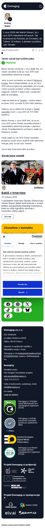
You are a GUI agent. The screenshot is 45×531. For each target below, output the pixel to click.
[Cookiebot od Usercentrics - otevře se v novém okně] (32, 236)
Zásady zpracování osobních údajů (15, 525)
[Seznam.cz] (27, 513)
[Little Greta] (11, 505)
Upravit (21, 292)
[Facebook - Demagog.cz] (8, 304)
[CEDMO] (19, 439)
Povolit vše (22, 284)
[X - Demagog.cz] (27, 304)
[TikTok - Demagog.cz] (8, 310)
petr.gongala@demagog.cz (15, 376)
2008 (32, 69)
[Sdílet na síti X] (36, 50)
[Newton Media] (29, 505)
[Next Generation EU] (15, 479)
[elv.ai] (10, 512)
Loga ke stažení (11, 394)
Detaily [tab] (21, 243)
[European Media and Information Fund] (15, 487)
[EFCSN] (10, 452)
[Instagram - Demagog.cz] (17, 304)
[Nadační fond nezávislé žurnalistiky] (11, 471)
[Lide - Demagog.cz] (8, 315)
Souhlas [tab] (7, 243)
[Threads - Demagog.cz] (17, 310)
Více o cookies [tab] (36, 243)
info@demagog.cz (12, 387)
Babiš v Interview (13, 193)
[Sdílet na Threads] (39, 50)
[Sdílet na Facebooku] (33, 50)
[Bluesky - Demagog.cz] (27, 310)
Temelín (23, 100)
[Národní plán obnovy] (27, 471)
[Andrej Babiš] (3, 187)
